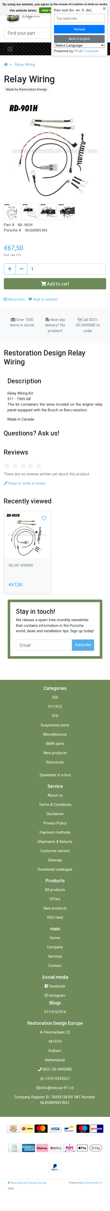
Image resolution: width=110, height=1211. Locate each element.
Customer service (55, 851)
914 (55, 716)
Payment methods (55, 832)
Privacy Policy (55, 823)
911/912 (55, 707)
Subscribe (83, 645)
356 (55, 697)
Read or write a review (26, 483)
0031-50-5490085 (57, 1069)
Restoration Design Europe (29, 1183)
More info (16, 299)
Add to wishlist (44, 299)
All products (55, 890)
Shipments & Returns (55, 842)
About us (55, 795)
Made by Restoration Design (26, 89)
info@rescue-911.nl (57, 1088)
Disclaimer (55, 814)
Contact (55, 966)
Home (55, 938)
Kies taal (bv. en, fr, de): (73, 10)
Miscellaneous (55, 734)
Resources (55, 762)
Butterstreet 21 (92, 1183)
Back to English (79, 39)
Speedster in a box (55, 775)
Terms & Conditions (55, 805)
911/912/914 (55, 1012)
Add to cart (57, 284)
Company (55, 947)
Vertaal (79, 29)
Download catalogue (55, 869)
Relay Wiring (25, 65)
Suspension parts (55, 725)
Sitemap (55, 860)
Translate (91, 51)
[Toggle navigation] (10, 49)
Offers (55, 899)
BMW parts (55, 744)
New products (55, 753)
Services (55, 956)
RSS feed (55, 917)
